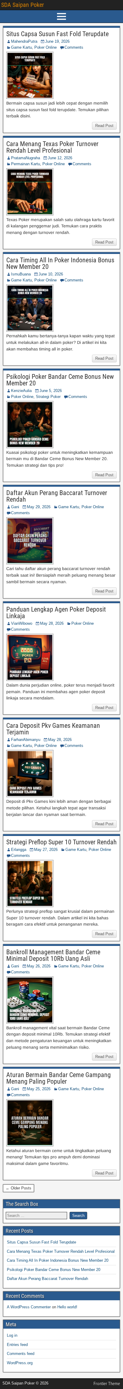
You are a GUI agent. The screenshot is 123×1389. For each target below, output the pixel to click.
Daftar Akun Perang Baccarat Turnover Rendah (56, 496)
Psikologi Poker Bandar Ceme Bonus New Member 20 (60, 380)
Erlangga (18, 849)
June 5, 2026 (50, 390)
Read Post (104, 125)
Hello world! (67, 1307)
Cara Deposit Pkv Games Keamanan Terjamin (53, 729)
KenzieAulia (21, 390)
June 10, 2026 (51, 274)
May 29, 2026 (38, 507)
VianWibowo (21, 623)
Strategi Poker (48, 396)
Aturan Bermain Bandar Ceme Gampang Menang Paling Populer (58, 1078)
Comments (73, 47)
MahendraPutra (24, 41)
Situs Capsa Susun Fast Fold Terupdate (57, 34)
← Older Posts (18, 1188)
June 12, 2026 (60, 158)
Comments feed (20, 1353)
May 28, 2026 (52, 623)
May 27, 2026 (46, 849)
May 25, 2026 (38, 1089)
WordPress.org (20, 1363)
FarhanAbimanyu (25, 739)
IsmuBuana (21, 274)
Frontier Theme (106, 1383)
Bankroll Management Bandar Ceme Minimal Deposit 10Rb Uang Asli (53, 955)
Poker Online (45, 47)
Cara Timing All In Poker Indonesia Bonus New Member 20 (60, 263)
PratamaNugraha (25, 158)
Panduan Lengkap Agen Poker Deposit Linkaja (56, 613)
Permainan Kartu (25, 164)
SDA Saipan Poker (22, 4)
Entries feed (17, 1344)
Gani (15, 507)
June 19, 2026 (57, 41)
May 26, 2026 (38, 966)
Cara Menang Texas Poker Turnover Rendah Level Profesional (52, 147)
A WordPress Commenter (29, 1307)
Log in (12, 1335)
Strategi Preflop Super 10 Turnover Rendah (61, 842)
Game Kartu (21, 47)
